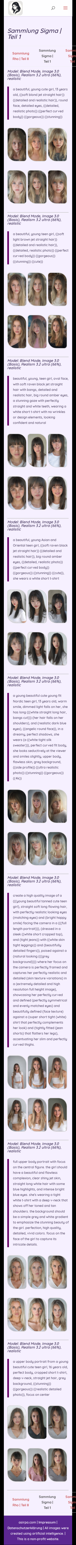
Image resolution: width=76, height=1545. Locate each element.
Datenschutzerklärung (24, 1528)
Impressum (47, 1522)
